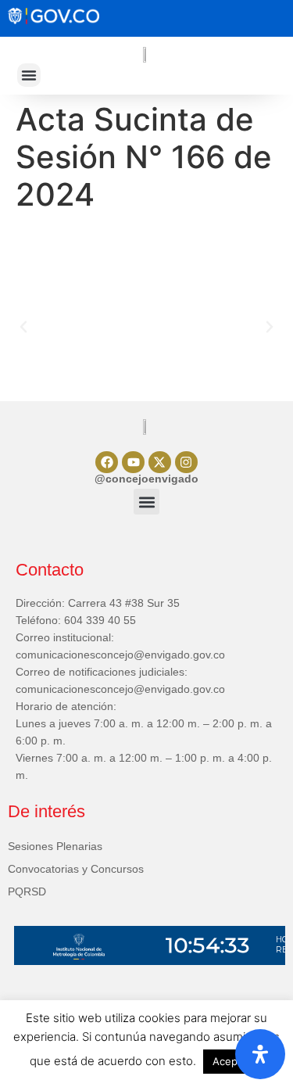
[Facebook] (106, 462)
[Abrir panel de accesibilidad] (260, 1054)
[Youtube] (133, 462)
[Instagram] (186, 462)
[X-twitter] (159, 462)
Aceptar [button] (232, 1061)
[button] (29, 75)
